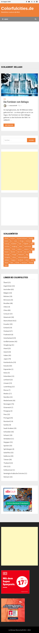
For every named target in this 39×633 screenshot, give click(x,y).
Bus (11, 241)
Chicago (21, 241)
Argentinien (8, 286)
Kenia (5, 373)
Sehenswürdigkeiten (23, 257)
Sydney (32, 260)
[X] (32, 1)
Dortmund (28, 241)
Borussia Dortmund (22, 238)
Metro (32, 249)
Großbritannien (9, 341)
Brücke (6, 241)
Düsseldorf (14, 243)
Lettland (7, 380)
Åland (5, 282)
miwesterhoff (13, 105)
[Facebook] (27, 1)
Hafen (32, 243)
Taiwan (6, 459)
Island (20, 246)
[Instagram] (34, 1)
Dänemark (7, 317)
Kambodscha (27, 246)
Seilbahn (6, 260)
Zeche (6, 265)
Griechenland (8, 338)
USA (5, 99)
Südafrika (7, 452)
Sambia (6, 425)
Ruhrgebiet (7, 257)
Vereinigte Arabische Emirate (14, 473)
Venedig (31, 262)
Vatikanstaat (8, 470)
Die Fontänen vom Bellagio (16, 102)
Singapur (13, 260)
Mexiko (6, 393)
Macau (6, 390)
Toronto (17, 262)
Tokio (11, 262)
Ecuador (6, 324)
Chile (5, 307)
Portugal (14, 254)
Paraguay (7, 411)
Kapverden (7, 369)
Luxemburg (7, 387)
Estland (6, 327)
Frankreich (7, 334)
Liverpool (26, 249)
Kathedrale (7, 249)
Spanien (6, 446)
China (5, 310)
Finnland (6, 331)
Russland (7, 421)
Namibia (6, 397)
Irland (6, 348)
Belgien (6, 293)
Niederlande (8, 400)
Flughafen (25, 243)
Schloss (14, 257)
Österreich (7, 407)
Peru (5, 414)
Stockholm (20, 260)
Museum (6, 252)
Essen (20, 243)
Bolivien (6, 296)
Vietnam (6, 477)
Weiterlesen (9, 125)
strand (27, 260)
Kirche (13, 249)
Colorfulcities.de (17, 8)
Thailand (7, 463)
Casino (15, 241)
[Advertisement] (19, 41)
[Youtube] (29, 1)
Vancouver (24, 262)
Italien (6, 355)
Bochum (12, 238)
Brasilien (31, 238)
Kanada (6, 366)
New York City (27, 252)
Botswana (7, 300)
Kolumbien (7, 376)
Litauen (6, 383)
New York (19, 252)
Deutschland (8, 321)
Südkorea (7, 456)
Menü (6, 19)
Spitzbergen (8, 449)
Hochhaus (7, 246)
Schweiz (6, 435)
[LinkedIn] (37, 1)
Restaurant (21, 254)
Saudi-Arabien (8, 428)
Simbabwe (7, 439)
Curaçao (6, 314)
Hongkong (14, 246)
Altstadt (6, 238)
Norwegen (7, 254)
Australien (7, 289)
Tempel (6, 262)
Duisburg (6, 243)
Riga (27, 254)
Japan (6, 359)
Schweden (7, 432)
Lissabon (19, 249)
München (13, 252)
